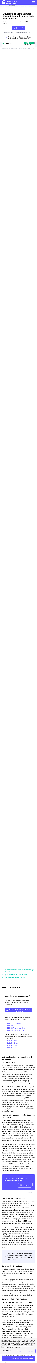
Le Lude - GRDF (12, 1041)
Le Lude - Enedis (12, 1043)
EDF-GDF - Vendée (13, 1026)
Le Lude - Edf (11, 1047)
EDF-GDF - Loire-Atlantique (16, 1028)
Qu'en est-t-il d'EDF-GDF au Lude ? (16, 975)
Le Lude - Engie (12, 1045)
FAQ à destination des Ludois (14, 977)
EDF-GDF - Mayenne (14, 1023)
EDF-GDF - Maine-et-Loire (15, 1030)
